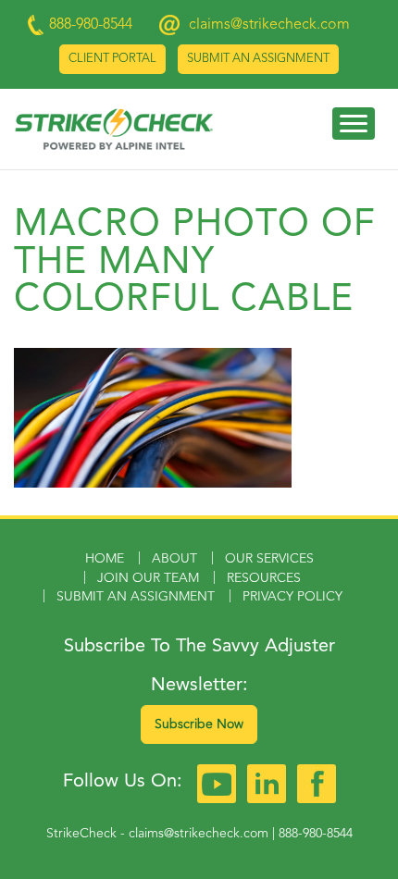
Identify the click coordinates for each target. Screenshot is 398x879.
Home (104, 558)
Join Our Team (148, 578)
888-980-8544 (316, 833)
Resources (264, 578)
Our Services (269, 558)
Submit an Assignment (258, 59)
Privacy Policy (292, 596)
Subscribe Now (199, 724)
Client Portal (112, 59)
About (174, 558)
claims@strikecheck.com (269, 25)
